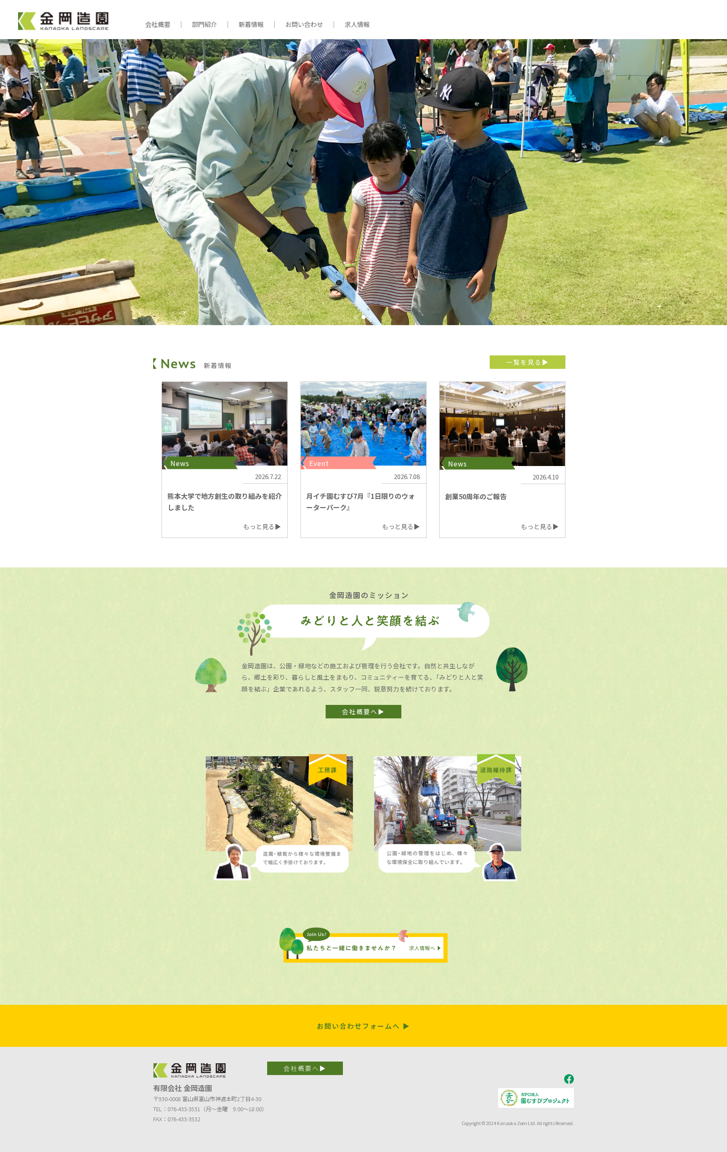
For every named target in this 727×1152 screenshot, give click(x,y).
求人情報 (357, 24)
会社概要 (157, 24)
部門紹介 (204, 24)
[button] (356, 317)
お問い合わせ (304, 24)
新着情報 (251, 24)
